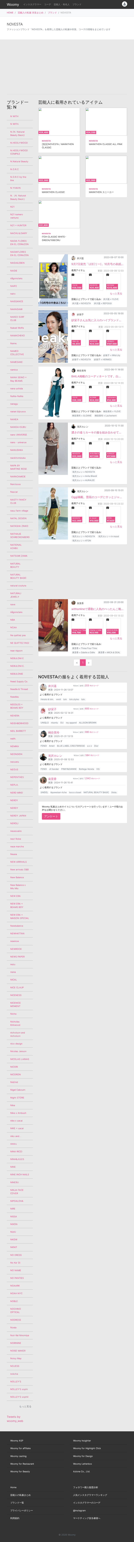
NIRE (12, 1208)
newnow (14, 941)
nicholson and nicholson (17, 1034)
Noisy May (15, 1358)
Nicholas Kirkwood (15, 1023)
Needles (14, 697)
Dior (96, 746)
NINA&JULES (17, 1159)
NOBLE (14, 1301)
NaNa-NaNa (16, 396)
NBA (12, 620)
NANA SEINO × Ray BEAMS (18, 379)
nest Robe (15, 839)
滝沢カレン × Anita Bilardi (84, 476)
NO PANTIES (17, 1278)
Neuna (13, 854)
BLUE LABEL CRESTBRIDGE (71, 746)
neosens (14, 762)
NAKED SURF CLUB (17, 319)
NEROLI (14, 823)
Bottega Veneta (86, 769)
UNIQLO (45, 722)
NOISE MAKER (17, 1350)
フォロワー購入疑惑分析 (85, 1487)
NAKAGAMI (16, 309)
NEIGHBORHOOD (19, 723)
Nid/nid (14, 1082)
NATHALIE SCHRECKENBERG (20, 536)
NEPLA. (14, 785)
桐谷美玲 (81, 370)
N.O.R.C (14, 169)
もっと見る (116, 293)
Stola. (114, 792)
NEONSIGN (16, 754)
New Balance (17, 877)
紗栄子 (80, 314)
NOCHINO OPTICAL (15, 1311)
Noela (13, 1327)
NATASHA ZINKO (19, 526)
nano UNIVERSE (18, 434)
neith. (13, 738)
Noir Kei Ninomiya (19, 1335)
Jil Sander (54, 769)
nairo (13, 293)
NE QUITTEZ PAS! (19, 643)
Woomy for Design (83, 1456)
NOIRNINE (15, 1343)
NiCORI (14, 1067)
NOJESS (14, 1366)
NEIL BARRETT (18, 731)
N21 (12, 206)
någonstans (16, 612)
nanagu (14, 404)
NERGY (14, 808)
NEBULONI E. (17, 666)
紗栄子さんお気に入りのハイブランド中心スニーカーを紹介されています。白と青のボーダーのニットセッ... (97, 320)
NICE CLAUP (17, 987)
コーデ (47, 4)
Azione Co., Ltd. (81, 1471)
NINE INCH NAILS (19, 1174)
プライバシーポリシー (21, 1510)
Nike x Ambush (18, 1113)
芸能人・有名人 (62, 4)
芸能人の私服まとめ (20, 1495)
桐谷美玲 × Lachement (106, 415)
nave (12, 604)
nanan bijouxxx (18, 411)
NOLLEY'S (15, 1381)
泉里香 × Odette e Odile (83, 652)
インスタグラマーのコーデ (86, 1502)
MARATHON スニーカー (101, 192)
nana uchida (16, 388)
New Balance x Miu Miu (18, 887)
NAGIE (13, 270)
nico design (16, 1043)
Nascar (14, 492)
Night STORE (17, 1097)
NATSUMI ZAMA (18, 556)
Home (13, 1487)
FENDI (44, 746)
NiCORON (15, 1074)
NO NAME (15, 1270)
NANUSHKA (16, 450)
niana (13, 972)
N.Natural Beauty (19, 161)
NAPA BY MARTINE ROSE (18, 467)
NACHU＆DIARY (18, 233)
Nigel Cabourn (17, 1090)
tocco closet (75, 792)
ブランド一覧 (17, 1502)
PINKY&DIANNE (69, 769)
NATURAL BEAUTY (15, 565)
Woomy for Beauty (20, 1471)
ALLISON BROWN (87, 722)
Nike (12, 1105)
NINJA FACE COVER (17, 1192)
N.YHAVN (15, 188)
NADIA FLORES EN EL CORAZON (19, 243)
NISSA (13, 1216)
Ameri (52, 746)
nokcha (14, 1374)
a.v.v (89, 746)
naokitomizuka (17, 458)
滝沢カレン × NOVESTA (83, 472)
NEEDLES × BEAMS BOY (16, 706)
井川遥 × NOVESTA (81, 303)
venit (58, 699)
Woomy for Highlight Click (87, 1448)
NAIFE (13, 286)
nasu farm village (19, 510)
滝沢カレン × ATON (81, 540)
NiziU (13, 1232)
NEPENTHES (17, 777)
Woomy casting (18, 1456)
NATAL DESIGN (18, 518)
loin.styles (74, 699)
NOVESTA (46, 141)
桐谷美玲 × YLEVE (112, 411)
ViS (98, 769)
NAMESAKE (16, 362)
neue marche (17, 846)
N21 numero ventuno (16, 216)
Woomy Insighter (82, 1440)
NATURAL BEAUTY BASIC (96, 792)
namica (14, 369)
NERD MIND (16, 792)
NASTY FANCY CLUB (18, 501)
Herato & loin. (47, 699)
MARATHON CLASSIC (53, 192)
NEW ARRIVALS (18, 862)
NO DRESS (16, 1255)
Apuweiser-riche (58, 792)
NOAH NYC (16, 1293)
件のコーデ (92, 686)
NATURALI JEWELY (15, 595)
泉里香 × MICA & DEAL (109, 652)
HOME (10, 12)
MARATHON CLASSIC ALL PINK (105, 144)
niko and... (15, 1136)
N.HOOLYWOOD (19, 143)
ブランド (76, 4)
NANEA (14, 419)
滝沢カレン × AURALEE (83, 480)
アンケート (51, 816)
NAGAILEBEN (17, 263)
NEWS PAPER (17, 956)
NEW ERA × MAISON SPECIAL (19, 916)
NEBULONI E (17, 658)
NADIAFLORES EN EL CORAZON (19, 254)
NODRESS (15, 1320)
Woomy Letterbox (82, 1464)
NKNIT (13, 1247)
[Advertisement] (67, 67)
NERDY (14, 800)
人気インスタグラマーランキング (90, 1495)
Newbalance (16, 926)
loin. (83, 699)
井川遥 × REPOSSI (103, 303)
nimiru (13, 1144)
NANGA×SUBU (18, 427)
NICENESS (15, 995)
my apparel (71, 722)
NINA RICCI (16, 1151)
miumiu (54, 722)
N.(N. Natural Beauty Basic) (17, 133)
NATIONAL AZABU (16, 546)
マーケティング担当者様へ (86, 1518)
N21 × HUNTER (18, 225)
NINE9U (14, 1182)
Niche (13, 1014)
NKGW (13, 1239)
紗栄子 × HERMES (102, 359)
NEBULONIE (16, 674)
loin (65, 699)
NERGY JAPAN (18, 815)
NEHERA (14, 715)
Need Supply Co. (19, 681)
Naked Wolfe (17, 328)
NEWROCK (16, 949)
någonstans (16, 278)
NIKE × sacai (17, 1128)
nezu (12, 964)
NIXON (13, 1224)
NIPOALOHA (16, 1201)
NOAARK (15, 1285)
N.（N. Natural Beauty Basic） (18, 197)
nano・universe (18, 442)
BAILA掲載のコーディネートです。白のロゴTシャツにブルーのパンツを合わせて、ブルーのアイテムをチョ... (97, 376)
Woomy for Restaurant (22, 1464)
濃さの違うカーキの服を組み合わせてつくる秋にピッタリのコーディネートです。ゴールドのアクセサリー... (97, 432)
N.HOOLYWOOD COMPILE (19, 152)
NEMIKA (14, 746)
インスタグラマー (32, 4)
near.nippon (16, 650)
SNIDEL (44, 792)
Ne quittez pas (18, 635)
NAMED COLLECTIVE (17, 353)
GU (62, 722)
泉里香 (80, 603)
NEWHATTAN (17, 933)
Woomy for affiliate (20, 1448)
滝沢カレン (82, 426)
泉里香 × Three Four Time (84, 648)
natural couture (18, 585)
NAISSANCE (16, 301)
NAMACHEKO (17, 335)
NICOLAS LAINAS (19, 1059)
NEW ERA (15, 896)
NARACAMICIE (18, 476)
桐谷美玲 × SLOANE (81, 415)
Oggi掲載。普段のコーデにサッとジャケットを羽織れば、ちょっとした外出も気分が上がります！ (97, 497)
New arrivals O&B (19, 869)
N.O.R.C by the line (18, 179)
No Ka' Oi (15, 1262)
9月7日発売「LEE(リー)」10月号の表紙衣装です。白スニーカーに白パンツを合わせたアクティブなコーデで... (97, 264)
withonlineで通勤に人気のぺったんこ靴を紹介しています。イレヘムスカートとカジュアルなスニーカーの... (97, 609)
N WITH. (14, 124)
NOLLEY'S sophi (19, 1389)
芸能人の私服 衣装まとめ (30, 12)
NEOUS (14, 769)
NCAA (13, 627)
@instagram (79, 1510)
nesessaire (15, 831)
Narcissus (15, 484)
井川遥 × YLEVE (110, 299)
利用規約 (14, 1518)
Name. (13, 343)
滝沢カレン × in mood (108, 536)
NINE (13, 1167)
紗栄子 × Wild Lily (111, 355)
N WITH (14, 116)
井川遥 (80, 258)
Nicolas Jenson (18, 1051)
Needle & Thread (19, 689)
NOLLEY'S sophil (19, 1397)
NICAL (13, 979)
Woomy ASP (16, 1440)
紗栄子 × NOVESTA (81, 359)
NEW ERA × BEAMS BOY (16, 905)
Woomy (13, 4)
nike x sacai (16, 1120)
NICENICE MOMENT (15, 1004)
